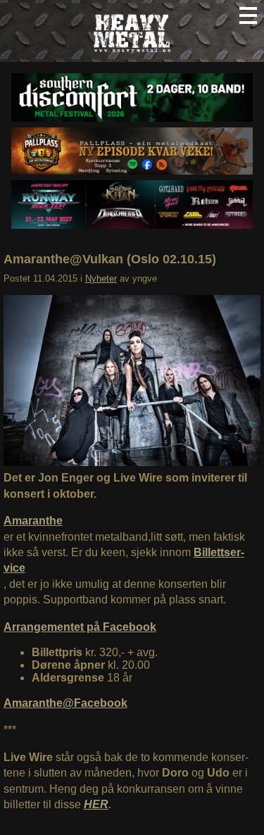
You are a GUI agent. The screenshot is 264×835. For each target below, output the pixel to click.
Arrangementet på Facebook (80, 627)
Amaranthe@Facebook (65, 703)
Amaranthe (33, 521)
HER (96, 804)
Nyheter (101, 278)
